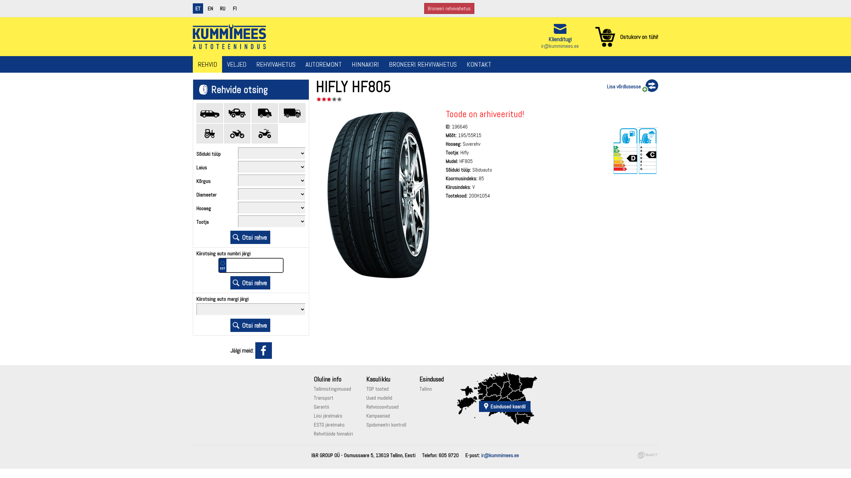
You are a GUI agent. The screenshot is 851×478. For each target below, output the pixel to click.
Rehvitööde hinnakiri (333, 433)
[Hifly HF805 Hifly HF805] (375, 282)
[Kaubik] (265, 113)
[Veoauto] (292, 113)
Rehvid (207, 64)
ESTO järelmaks (329, 424)
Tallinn (426, 388)
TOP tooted (377, 388)
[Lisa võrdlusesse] (649, 86)
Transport (323, 397)
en (210, 8)
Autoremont (323, 64)
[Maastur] (237, 113)
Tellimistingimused (332, 388)
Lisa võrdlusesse (624, 86)
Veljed (236, 64)
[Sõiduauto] (209, 113)
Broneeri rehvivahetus (449, 8)
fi (235, 8)
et (197, 8)
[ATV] (265, 133)
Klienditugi (560, 39)
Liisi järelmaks (328, 415)
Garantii (321, 406)
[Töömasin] (209, 133)
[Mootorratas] (237, 133)
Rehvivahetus (276, 64)
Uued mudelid (379, 397)
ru (222, 8)
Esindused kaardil (508, 406)
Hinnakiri (365, 64)
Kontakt (479, 64)
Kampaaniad (378, 415)
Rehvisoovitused (382, 406)
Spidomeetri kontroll (386, 424)
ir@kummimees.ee (560, 45)
